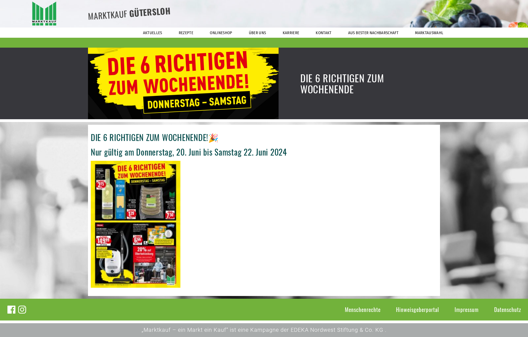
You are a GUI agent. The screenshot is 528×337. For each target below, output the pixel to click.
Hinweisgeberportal (417, 309)
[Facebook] (11, 309)
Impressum (467, 309)
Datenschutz (507, 309)
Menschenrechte (363, 309)
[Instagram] (22, 309)
